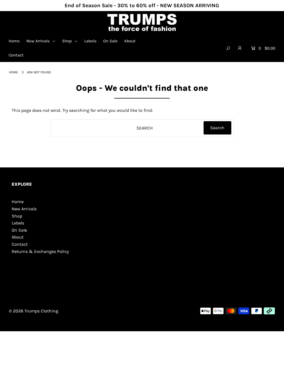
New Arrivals (38, 40)
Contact (16, 55)
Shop (67, 40)
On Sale (110, 40)
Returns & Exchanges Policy (40, 251)
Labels (90, 40)
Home (14, 40)
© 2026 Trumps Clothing (33, 311)
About (130, 40)
